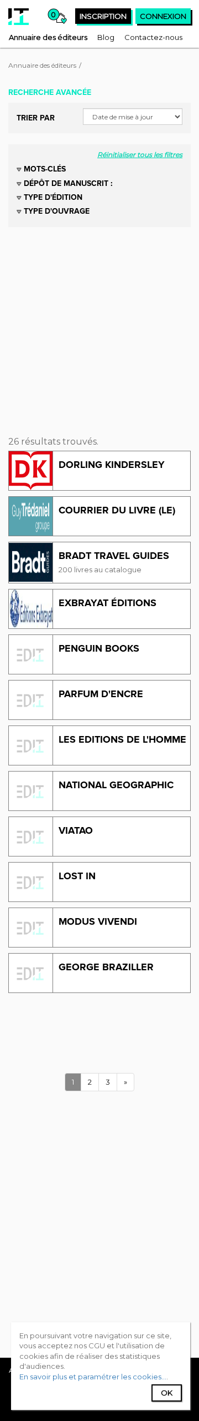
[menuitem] (48, 37)
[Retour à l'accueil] (18, 16)
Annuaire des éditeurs (42, 65)
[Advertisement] (99, 327)
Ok (166, 1392)
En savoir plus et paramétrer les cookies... (92, 1376)
